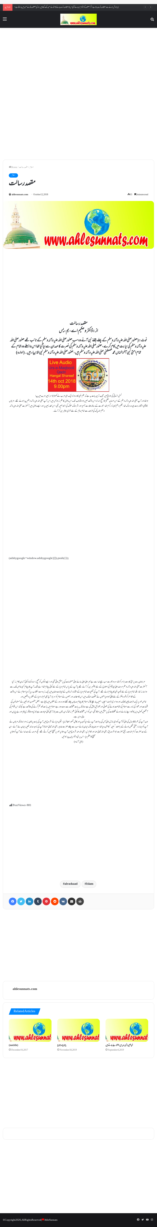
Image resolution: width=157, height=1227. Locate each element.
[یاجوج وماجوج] (78, 1030)
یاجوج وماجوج (61, 1045)
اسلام (32, 167)
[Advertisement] (78, 62)
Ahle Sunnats (50, 1220)
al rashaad (71, 884)
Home (14, 167)
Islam (89, 884)
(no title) (13, 1045)
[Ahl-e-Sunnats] (78, 19)
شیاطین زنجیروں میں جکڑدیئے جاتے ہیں (119, 1045)
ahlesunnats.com (20, 195)
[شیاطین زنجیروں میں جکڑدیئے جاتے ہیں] (126, 1030)
